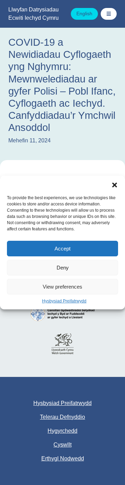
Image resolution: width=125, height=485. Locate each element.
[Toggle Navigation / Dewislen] (109, 14)
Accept (62, 249)
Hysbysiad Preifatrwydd (64, 301)
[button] (114, 184)
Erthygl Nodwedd (62, 458)
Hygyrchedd (62, 431)
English (84, 13)
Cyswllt (62, 445)
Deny (63, 268)
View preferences (62, 287)
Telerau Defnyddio (62, 417)
